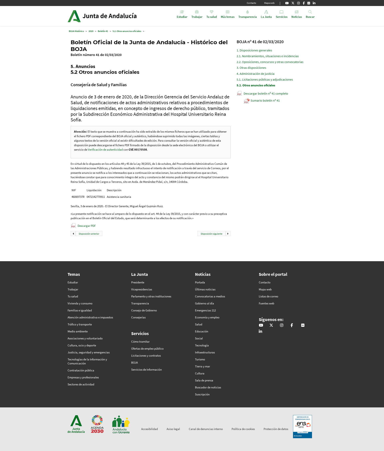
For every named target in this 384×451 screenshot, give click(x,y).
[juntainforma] (308, 3)
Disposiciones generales (254, 50)
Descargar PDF (87, 226)
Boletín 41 (103, 31)
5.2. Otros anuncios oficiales (127, 31)
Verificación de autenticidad (105, 149)
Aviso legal (173, 429)
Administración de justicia (255, 74)
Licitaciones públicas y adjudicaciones (265, 79)
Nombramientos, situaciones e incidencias (268, 56)
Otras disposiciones (251, 68)
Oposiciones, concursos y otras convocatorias (270, 62)
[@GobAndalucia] (287, 3)
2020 (91, 31)
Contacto (251, 2)
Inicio (113, 16)
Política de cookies (243, 429)
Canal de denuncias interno (206, 429)
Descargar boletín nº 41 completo (266, 93)
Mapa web (269, 2)
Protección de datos (276, 429)
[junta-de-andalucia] (314, 3)
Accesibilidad (149, 429)
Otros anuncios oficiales (256, 85)
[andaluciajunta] (292, 3)
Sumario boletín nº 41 (265, 100)
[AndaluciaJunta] (304, 3)
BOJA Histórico (76, 31)
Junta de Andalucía (74, 16)
